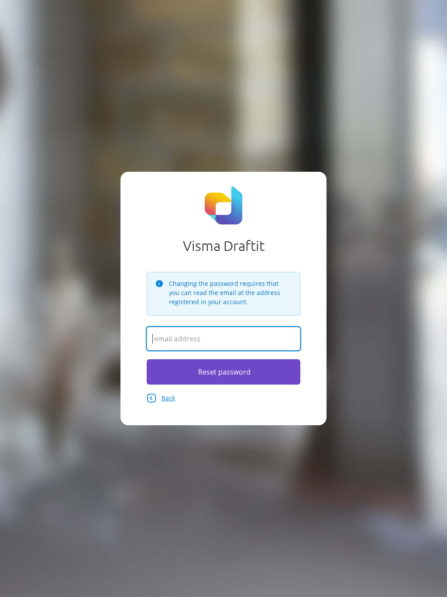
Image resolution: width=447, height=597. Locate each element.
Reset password (224, 372)
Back (168, 398)
